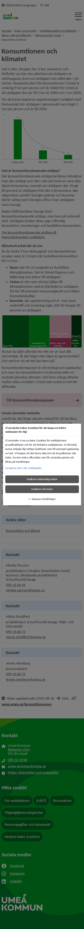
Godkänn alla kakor (42, 489)
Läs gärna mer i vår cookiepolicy (23, 468)
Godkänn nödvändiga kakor (42, 479)
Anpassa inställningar (44, 499)
